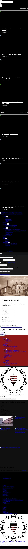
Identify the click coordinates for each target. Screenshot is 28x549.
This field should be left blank (8, 321)
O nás (4, 358)
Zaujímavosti (8, 340)
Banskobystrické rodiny (10, 347)
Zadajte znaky (5, 314)
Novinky (7, 339)
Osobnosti (5, 345)
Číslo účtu (7, 365)
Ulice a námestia (9, 352)
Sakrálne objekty (6, 492)
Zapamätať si (4, 262)
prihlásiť (24, 470)
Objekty (7, 354)
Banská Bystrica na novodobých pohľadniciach (15, 351)
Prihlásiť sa (3, 265)
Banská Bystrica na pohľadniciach (12, 350)
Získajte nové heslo (5, 271)
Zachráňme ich (8, 355)
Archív (6, 343)
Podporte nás (5, 362)
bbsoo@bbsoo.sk (7, 478)
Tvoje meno (4, 308)
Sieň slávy (5, 494)
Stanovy (7, 361)
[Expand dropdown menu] (6, 338)
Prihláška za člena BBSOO (11, 363)
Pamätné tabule (8, 341)
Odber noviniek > (4, 334)
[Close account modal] (1, 253)
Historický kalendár (7, 356)
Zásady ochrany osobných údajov (10, 513)
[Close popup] (1, 275)
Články (4, 338)
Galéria (4, 349)
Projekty (4, 344)
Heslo (1, 259)
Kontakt (4, 357)
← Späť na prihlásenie (5, 274)
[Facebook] (0, 481)
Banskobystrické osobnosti (11, 346)
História (7, 360)
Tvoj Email (4, 311)
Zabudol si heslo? (11, 262)
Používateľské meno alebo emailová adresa (9, 256)
